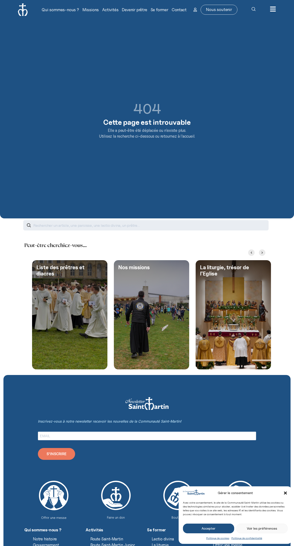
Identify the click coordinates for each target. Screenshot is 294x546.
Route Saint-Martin (106, 539)
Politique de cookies (217, 538)
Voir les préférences (262, 528)
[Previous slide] (251, 252)
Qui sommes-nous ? (60, 9)
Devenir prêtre (134, 9)
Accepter (208, 528)
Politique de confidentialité (246, 538)
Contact (179, 9)
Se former (159, 9)
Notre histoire (45, 539)
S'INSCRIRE (56, 454)
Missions (90, 9)
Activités (110, 9)
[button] (285, 493)
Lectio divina (163, 539)
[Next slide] (262, 252)
